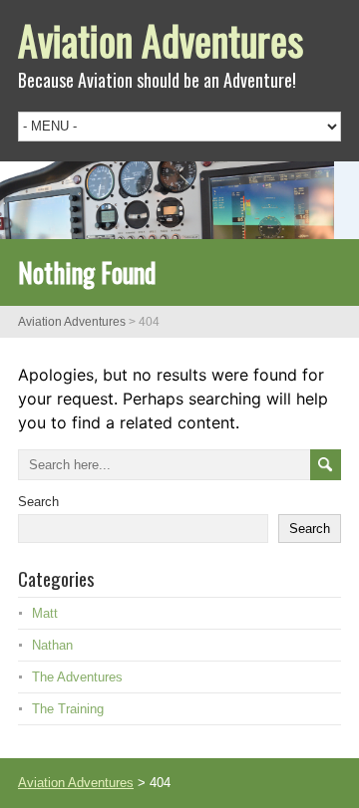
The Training (68, 708)
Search (38, 501)
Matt (45, 613)
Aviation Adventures (160, 40)
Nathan (52, 645)
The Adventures (77, 677)
